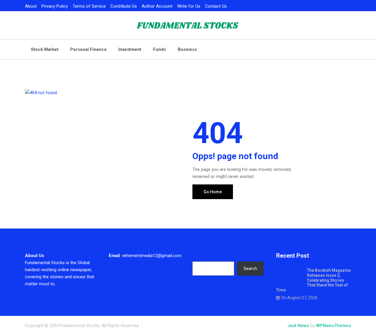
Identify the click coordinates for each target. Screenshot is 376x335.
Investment (129, 49)
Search (199, 255)
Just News (298, 325)
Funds (159, 49)
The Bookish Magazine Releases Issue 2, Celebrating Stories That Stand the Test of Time (313, 280)
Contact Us (216, 6)
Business (187, 49)
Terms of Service (89, 6)
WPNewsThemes (333, 325)
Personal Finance (88, 49)
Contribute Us (123, 6)
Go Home (213, 191)
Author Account (157, 6)
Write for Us (188, 6)
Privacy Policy (54, 6)
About (31, 6)
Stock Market (44, 49)
